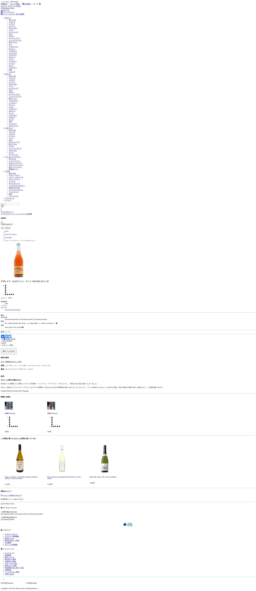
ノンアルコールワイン (17, 185)
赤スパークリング (15, 167)
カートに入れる (9, 351)
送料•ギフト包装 (11, 565)
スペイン (12, 26)
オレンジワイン (14, 179)
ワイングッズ (13, 192)
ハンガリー (13, 61)
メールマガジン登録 (12, 572)
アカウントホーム (11, 534)
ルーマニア (13, 53)
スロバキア (13, 68)
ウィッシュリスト (9, 14)
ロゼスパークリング (16, 165)
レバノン (12, 63)
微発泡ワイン (13, 169)
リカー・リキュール (16, 177)
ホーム (6, 231)
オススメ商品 (15, 4)
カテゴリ (4, 10)
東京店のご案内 (10, 559)
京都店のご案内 (10, 561)
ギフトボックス (14, 183)
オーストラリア (14, 38)
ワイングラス (13, 196)
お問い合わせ (10, 339)
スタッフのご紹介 (11, 563)
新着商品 (4, 4)
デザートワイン (14, 175)
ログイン (4, 6)
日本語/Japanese (19, 583)
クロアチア (13, 55)
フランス (12, 22)
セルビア (12, 72)
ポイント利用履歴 (11, 545)
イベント (8, 200)
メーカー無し (8, 237)
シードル (12, 181)
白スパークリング (15, 163)
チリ (10, 44)
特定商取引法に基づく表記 (14, 568)
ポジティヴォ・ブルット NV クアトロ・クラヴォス (103, 476)
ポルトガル (13, 28)
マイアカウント (8, 12)
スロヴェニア (13, 126)
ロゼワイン (9, 128)
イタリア (12, 24)
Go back (13, 20)
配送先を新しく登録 (12, 540)
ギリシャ (12, 49)
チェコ (11, 59)
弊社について (9, 557)
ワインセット (9, 198)
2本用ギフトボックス (10, 413)
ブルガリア (13, 51)
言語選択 (27, 4)
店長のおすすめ (14, 188)
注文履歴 (20, 14)
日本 (10, 70)
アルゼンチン (13, 47)
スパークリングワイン (13, 157)
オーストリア (13, 32)
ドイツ (11, 30)
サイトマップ (9, 553)
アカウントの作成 (14, 6)
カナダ (11, 36)
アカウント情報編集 (12, 536)
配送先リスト (9, 538)
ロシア (11, 65)
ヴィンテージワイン (16, 190)
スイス (11, 107)
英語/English (41, 583)
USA (10, 34)
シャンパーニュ (14, 161)
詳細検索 (8, 555)
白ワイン (8, 74)
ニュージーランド (15, 40)
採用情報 (8, 570)
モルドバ (12, 57)
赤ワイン (8, 18)
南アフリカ (13, 42)
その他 (7, 171)
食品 (10, 194)
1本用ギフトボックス (52, 413)
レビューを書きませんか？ (12, 495)
